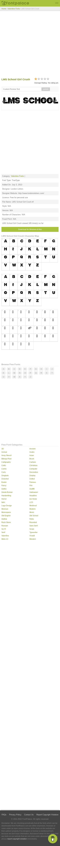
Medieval (33, 506)
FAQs (4, 815)
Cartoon (32, 462)
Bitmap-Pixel (6, 459)
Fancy (3, 486)
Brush (31, 459)
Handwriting (6, 496)
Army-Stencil (6, 455)
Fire (30, 486)
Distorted (5, 479)
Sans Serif (33, 526)
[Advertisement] (30, 45)
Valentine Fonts (14, 9)
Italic (3, 502)
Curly (3, 472)
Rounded (33, 522)
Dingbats (5, 475)
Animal (4, 452)
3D (2, 449)
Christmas (33, 465)
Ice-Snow (33, 499)
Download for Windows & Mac (30, 229)
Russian (4, 526)
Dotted (32, 479)
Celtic (3, 465)
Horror (4, 499)
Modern (32, 509)
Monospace (6, 512)
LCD (31, 502)
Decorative (33, 472)
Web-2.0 (4, 539)
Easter (4, 482)
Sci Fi (3, 529)
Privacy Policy (15, 815)
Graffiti (32, 489)
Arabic (32, 452)
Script (31, 529)
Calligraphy (6, 462)
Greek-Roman (7, 492)
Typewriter (33, 532)
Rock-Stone (6, 522)
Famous (32, 482)
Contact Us (29, 815)
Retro (31, 519)
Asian (31, 455)
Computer (33, 469)
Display (32, 475)
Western (32, 539)
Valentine (5, 536)
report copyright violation (17, 839)
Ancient (32, 449)
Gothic (4, 489)
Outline (4, 519)
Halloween (33, 492)
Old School (33, 516)
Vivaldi (32, 536)
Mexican (4, 509)
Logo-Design (6, 506)
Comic (4, 469)
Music (31, 512)
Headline (33, 496)
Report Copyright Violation (47, 815)
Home (3, 9)
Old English (6, 516)
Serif (3, 532)
